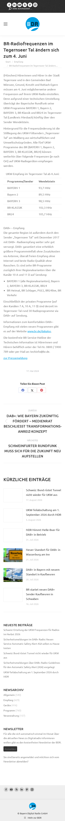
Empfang (8, 700)
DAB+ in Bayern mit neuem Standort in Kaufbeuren (43, 572)
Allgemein (9, 694)
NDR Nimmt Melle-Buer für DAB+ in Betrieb (43, 532)
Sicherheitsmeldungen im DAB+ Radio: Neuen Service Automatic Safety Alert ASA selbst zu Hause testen (31, 644)
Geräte (7, 705)
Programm (9, 710)
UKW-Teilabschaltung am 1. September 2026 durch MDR (43, 512)
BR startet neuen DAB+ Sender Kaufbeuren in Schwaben (40, 594)
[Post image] (13, 495)
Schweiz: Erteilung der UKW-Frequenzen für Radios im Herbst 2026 (31, 632)
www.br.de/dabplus (39, 331)
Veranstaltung (11, 715)
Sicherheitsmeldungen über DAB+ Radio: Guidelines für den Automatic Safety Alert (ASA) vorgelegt (31, 665)
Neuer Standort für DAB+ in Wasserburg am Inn (43, 552)
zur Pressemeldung (15, 358)
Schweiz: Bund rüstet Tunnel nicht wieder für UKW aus (43, 492)
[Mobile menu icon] (5, 24)
